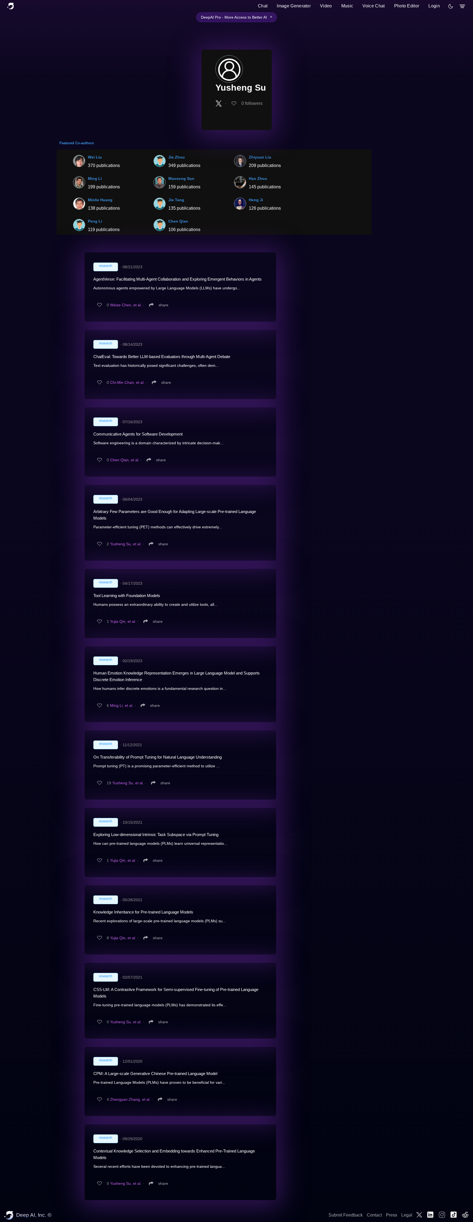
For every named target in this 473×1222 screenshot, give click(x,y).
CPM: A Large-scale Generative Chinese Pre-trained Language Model (155, 1073)
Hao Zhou (258, 178)
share (163, 305)
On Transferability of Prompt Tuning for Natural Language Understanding (157, 757)
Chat (262, 6)
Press (391, 1215)
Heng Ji (256, 200)
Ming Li (95, 178)
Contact (374, 1215)
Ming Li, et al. (121, 705)
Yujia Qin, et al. (123, 621)
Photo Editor (406, 6)
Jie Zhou (176, 157)
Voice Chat (373, 6)
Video (326, 6)
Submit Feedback (345, 1215)
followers (252, 103)
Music (347, 6)
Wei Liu (95, 157)
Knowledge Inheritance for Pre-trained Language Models (143, 912)
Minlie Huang (100, 200)
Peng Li (95, 221)
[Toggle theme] (450, 6)
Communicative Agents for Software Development (138, 434)
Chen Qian (178, 221)
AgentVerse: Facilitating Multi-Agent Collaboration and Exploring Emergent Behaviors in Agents (177, 279)
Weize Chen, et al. (126, 305)
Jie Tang (176, 200)
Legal (406, 1215)
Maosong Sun (181, 178)
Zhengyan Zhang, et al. (130, 1099)
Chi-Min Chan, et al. (127, 382)
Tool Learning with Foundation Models (126, 595)
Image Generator (294, 6)
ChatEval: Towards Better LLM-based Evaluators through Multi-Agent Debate (161, 356)
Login (434, 6)
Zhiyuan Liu (260, 157)
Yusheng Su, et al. (126, 544)
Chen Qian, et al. (124, 460)
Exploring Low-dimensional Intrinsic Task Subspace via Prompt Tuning (155, 834)
